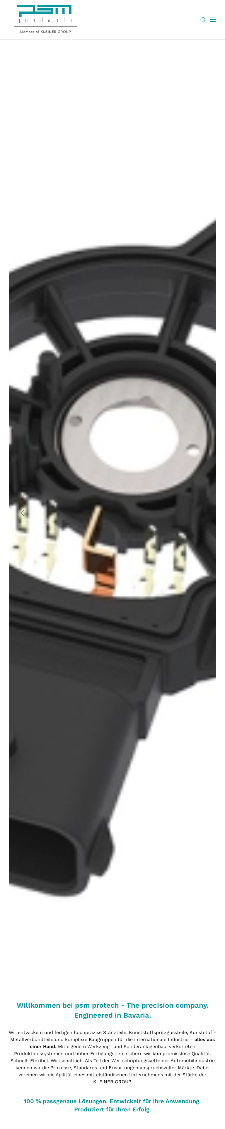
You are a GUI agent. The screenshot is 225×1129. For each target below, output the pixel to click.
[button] (203, 19)
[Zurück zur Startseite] (45, 19)
